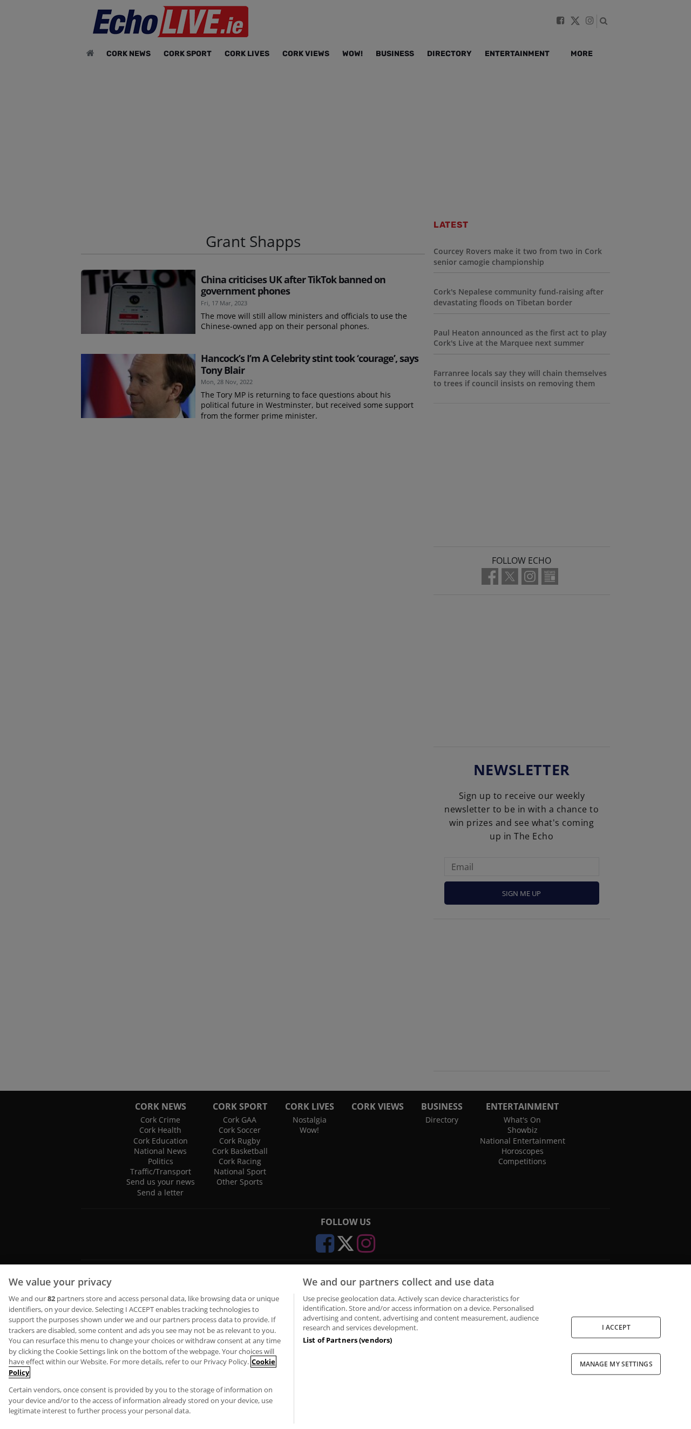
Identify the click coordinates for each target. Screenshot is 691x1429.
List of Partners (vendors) (347, 1340)
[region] (345, 1346)
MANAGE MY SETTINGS (616, 1364)
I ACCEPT (616, 1326)
